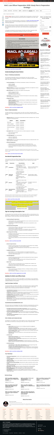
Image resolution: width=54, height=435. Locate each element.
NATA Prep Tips (48, 414)
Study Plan (30, 10)
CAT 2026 (18, 417)
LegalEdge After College (39, 416)
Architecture (28, 414)
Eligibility (20, 10)
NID (3, 416)
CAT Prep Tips (48, 417)
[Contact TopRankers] (48, 1)
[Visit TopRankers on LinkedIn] (45, 426)
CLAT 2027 (18, 410)
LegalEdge (37, 410)
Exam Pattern (15, 10)
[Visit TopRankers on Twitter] (43, 426)
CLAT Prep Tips (48, 410)
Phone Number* (42, 25)
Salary (41, 10)
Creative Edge (38, 414)
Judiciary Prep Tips (48, 416)
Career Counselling (29, 417)
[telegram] (3, 23)
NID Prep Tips (48, 415)
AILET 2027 (18, 416)
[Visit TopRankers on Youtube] (38, 426)
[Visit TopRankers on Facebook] (40, 426)
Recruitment (10, 10)
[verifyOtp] (50, 27)
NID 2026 (18, 415)
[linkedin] (3, 25)
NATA (4, 415)
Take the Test (45, 33)
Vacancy (37, 10)
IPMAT (11, 414)
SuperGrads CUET (38, 415)
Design (27, 415)
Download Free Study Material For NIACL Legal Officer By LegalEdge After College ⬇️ (22, 35)
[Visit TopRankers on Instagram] (41, 426)
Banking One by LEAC (22, 208)
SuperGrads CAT (38, 417)
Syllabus (5, 10)
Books (34, 10)
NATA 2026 (18, 414)
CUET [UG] (4, 414)
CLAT (4, 410)
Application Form (25, 10)
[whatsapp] (3, 20)
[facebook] (3, 18)
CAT (4, 417)
